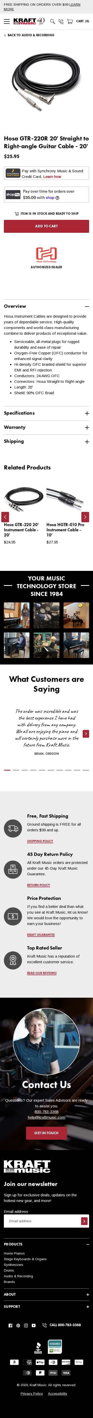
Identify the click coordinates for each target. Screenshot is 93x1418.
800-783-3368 (46, 1111)
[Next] (85, 517)
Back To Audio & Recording (31, 35)
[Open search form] (52, 21)
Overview (15, 306)
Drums (9, 1270)
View (31, 509)
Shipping (14, 441)
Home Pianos (14, 1253)
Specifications (19, 413)
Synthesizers (13, 1265)
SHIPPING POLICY (40, 841)
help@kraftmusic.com (46, 1117)
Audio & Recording (18, 1276)
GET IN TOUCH (46, 1133)
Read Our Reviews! (42, 973)
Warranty (15, 427)
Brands (9, 1282)
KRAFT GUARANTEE (41, 935)
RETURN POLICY (38, 885)
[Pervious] (5, 517)
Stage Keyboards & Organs (25, 1259)
